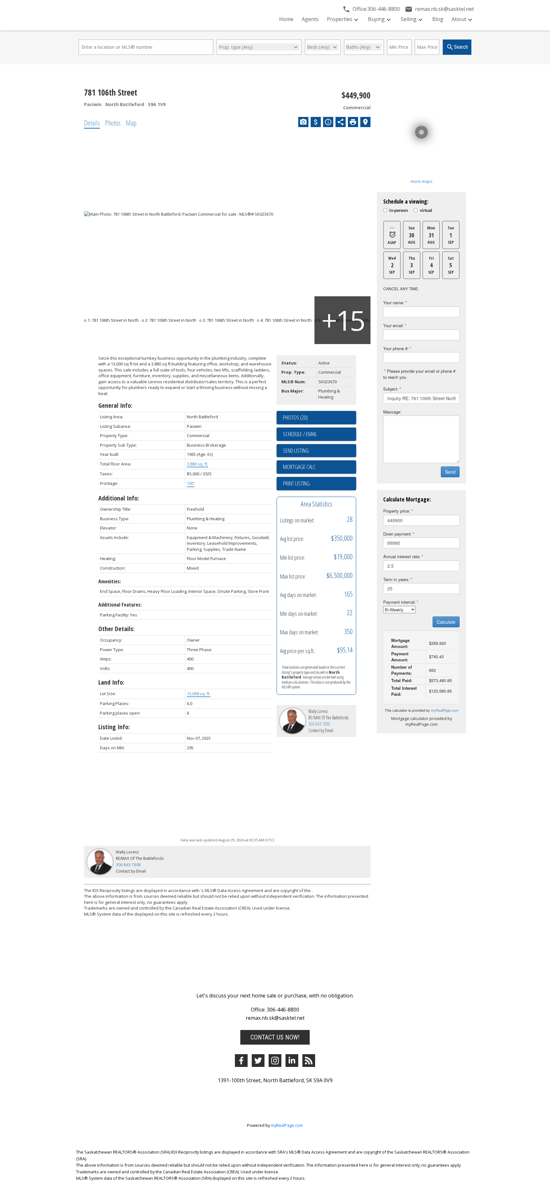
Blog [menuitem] (437, 19)
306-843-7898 (319, 724)
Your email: (393, 325)
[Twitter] (258, 1060)
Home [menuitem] (286, 19)
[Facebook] (241, 1060)
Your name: (393, 302)
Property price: (396, 511)
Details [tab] (92, 122)
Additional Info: (118, 498)
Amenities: (109, 581)
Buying (376, 19)
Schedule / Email (300, 434)
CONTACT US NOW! (275, 1037)
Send (450, 472)
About (459, 19)
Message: (392, 412)
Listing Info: (114, 727)
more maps (422, 181)
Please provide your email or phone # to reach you (419, 374)
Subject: (390, 389)
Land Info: (111, 682)
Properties (339, 19)
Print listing (296, 483)
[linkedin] (292, 1060)
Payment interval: (399, 602)
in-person (398, 210)
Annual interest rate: (401, 556)
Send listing (296, 450)
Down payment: (397, 534)
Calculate (446, 622)
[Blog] (308, 1060)
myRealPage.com (444, 710)
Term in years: (396, 579)
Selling (409, 19)
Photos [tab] (113, 122)
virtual (426, 210)
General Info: (115, 405)
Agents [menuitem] (310, 19)
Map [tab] (131, 122)
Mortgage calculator (319, 467)
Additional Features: (120, 604)
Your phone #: (396, 348)
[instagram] (275, 1060)
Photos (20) (295, 417)
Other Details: (116, 628)
